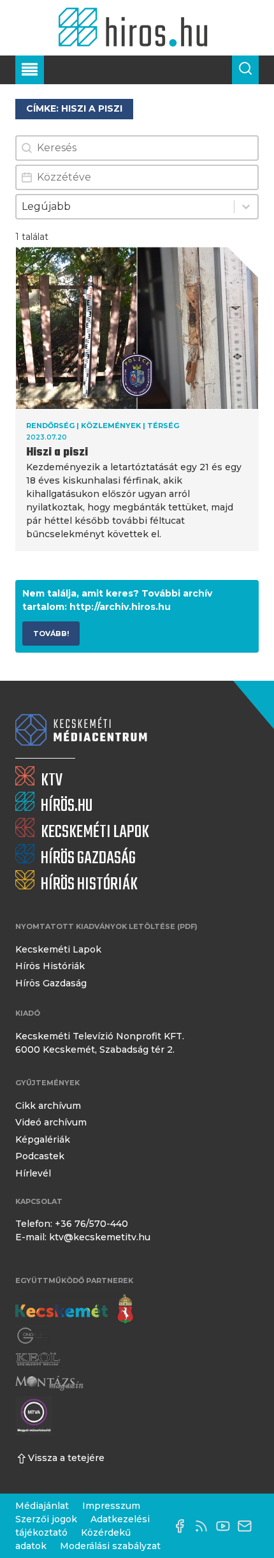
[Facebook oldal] (183, 1526)
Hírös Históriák (50, 966)
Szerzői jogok (46, 1519)
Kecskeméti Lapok (58, 949)
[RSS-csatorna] (204, 1526)
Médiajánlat (42, 1505)
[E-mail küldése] (248, 1526)
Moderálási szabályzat (110, 1546)
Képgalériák (42, 1139)
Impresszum (111, 1505)
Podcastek (39, 1156)
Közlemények (111, 425)
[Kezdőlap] (137, 28)
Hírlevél (33, 1173)
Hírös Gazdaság (51, 983)
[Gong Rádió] (33, 1336)
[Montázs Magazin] (49, 1383)
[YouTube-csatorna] (226, 1526)
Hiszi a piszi (57, 452)
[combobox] (125, 206)
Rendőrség (50, 425)
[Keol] (37, 1359)
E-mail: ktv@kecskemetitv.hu (82, 1237)
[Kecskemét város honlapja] (74, 1309)
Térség (163, 425)
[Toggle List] (245, 206)
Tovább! (51, 633)
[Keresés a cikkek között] (245, 70)
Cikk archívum (48, 1105)
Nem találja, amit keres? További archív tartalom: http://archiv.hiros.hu (117, 600)
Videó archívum (51, 1122)
